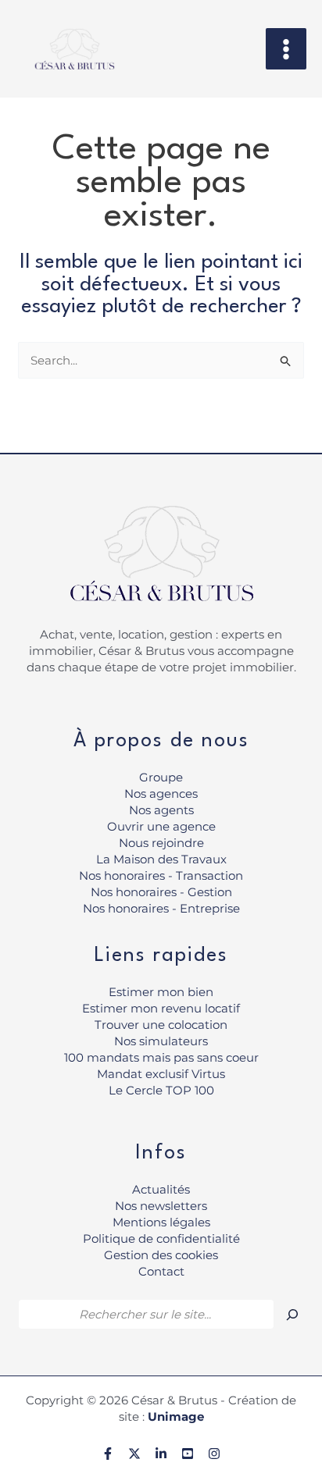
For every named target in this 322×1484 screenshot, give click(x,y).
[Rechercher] (292, 1314)
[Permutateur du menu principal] (286, 48)
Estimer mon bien (161, 991)
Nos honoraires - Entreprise (161, 908)
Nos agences (161, 793)
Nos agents (161, 809)
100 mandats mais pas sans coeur (161, 1057)
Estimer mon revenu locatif (161, 1008)
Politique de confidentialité (161, 1238)
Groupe (161, 777)
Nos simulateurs (161, 1041)
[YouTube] (187, 1453)
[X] (134, 1453)
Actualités (161, 1189)
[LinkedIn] (161, 1453)
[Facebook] (108, 1453)
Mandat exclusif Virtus (161, 1073)
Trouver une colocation (161, 1024)
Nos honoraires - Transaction (161, 875)
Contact (161, 1271)
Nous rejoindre (161, 842)
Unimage (176, 1416)
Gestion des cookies (161, 1254)
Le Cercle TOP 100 (161, 1090)
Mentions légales (161, 1222)
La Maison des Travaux (161, 859)
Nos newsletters (161, 1205)
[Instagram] (214, 1453)
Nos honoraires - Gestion (161, 891)
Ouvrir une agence (161, 826)
